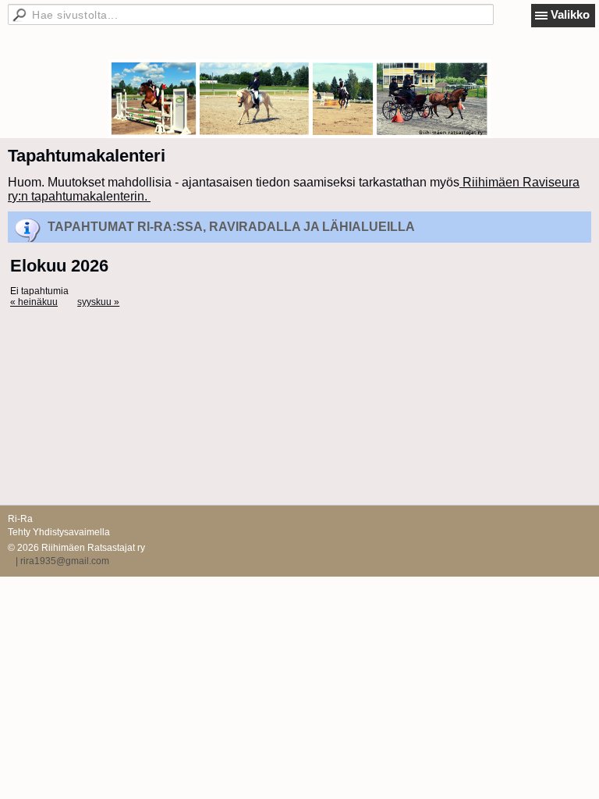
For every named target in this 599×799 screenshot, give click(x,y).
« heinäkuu (34, 302)
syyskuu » (98, 302)
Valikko (570, 14)
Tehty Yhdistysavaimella (59, 532)
